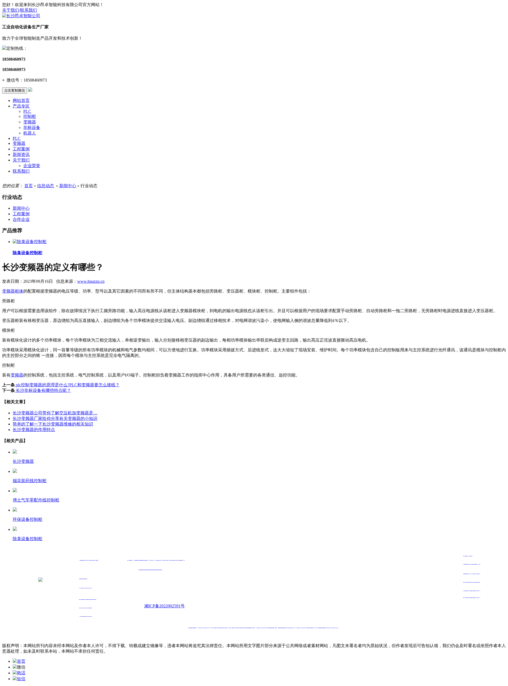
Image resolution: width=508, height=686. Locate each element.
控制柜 (29, 116)
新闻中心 (67, 185)
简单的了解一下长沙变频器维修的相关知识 (53, 424)
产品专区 (21, 106)
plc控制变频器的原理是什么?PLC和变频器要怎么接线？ (67, 385)
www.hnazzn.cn (91, 281)
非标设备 (31, 127)
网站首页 (21, 100)
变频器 (29, 122)
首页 (28, 185)
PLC (27, 111)
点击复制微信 (14, 90)
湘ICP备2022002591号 (164, 606)
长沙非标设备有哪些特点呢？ (43, 390)
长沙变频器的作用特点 (34, 429)
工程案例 (21, 149)
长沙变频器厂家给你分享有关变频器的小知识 (55, 418)
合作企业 (21, 219)
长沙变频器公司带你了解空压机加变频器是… (55, 413)
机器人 (29, 133)
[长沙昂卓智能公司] (21, 16)
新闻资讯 (21, 154)
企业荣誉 (31, 165)
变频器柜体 (12, 291)
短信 (21, 678)
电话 (21, 673)
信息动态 (45, 185)
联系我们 (28, 10)
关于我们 (10, 10)
